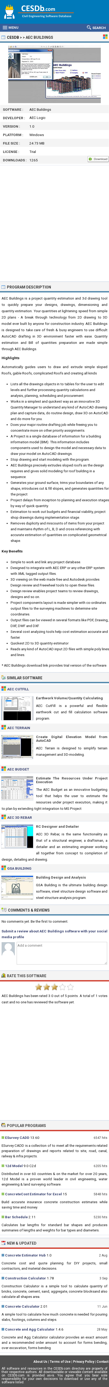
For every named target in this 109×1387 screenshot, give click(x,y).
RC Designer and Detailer (57, 826)
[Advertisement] (54, 223)
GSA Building (19, 868)
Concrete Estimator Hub (25, 1255)
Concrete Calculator (22, 1306)
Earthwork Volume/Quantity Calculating (69, 698)
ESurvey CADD (17, 1137)
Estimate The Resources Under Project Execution (71, 780)
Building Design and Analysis (61, 877)
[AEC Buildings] (54, 74)
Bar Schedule (16, 1217)
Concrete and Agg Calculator (30, 1329)
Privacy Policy (83, 1362)
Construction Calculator (25, 1278)
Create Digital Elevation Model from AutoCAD (71, 739)
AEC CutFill (18, 689)
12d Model (14, 1166)
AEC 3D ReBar (19, 817)
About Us (40, 1362)
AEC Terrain (18, 728)
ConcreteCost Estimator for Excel (33, 1194)
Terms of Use (60, 1362)
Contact (102, 1362)
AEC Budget (18, 769)
